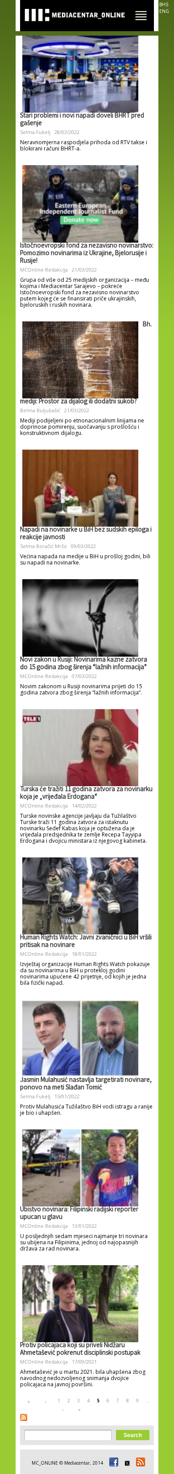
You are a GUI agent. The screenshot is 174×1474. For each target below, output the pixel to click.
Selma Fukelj (35, 132)
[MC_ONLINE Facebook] (112, 1462)
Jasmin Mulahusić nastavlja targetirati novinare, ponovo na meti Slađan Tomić (86, 1084)
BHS (163, 4)
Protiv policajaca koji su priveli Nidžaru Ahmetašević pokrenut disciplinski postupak (80, 1349)
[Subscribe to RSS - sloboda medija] (23, 1417)
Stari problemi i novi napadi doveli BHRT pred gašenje (82, 120)
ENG (164, 11)
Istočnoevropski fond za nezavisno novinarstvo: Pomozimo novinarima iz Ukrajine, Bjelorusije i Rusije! (86, 253)
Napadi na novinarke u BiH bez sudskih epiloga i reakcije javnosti (86, 534)
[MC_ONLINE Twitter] (126, 1462)
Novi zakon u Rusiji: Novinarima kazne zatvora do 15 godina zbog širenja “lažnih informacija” (83, 664)
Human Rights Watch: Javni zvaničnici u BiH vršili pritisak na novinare (86, 941)
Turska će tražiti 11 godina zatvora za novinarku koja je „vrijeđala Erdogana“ (86, 793)
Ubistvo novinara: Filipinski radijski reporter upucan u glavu (79, 1213)
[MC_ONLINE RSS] (139, 1462)
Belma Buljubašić (40, 410)
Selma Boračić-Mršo (43, 546)
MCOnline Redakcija (44, 269)
